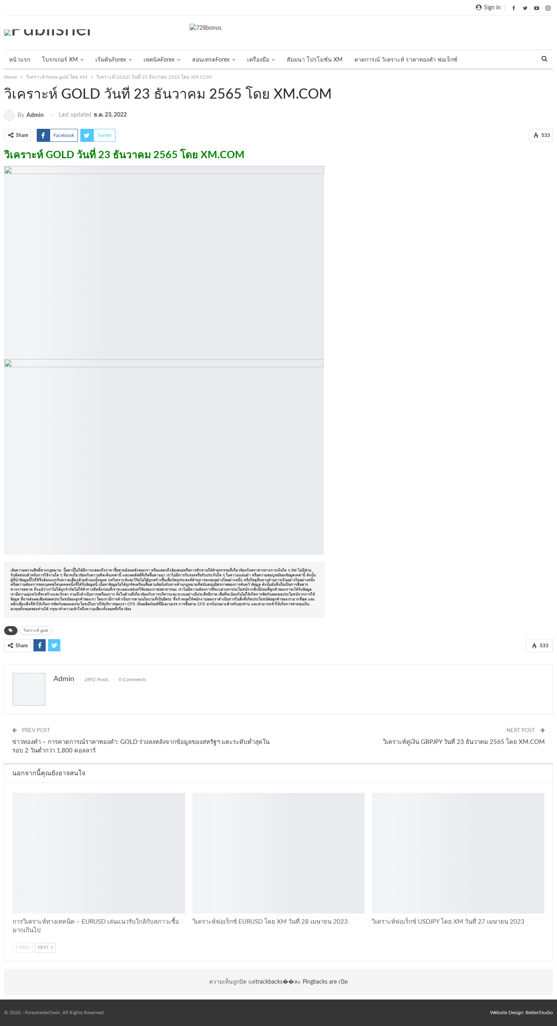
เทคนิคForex (159, 60)
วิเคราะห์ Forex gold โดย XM (15, 793)
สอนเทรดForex (211, 60)
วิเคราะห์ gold (35, 631)
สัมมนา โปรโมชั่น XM (315, 60)
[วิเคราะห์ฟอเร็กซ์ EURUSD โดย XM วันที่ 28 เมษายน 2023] (278, 853)
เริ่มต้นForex (110, 60)
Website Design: (508, 1012)
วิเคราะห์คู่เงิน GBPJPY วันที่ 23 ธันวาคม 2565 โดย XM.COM (464, 742)
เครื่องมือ (258, 60)
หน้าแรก (19, 60)
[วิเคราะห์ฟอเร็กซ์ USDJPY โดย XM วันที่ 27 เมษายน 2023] (458, 853)
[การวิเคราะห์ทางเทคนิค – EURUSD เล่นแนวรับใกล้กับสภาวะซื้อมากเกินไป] (99, 853)
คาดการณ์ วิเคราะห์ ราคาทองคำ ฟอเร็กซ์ (406, 60)
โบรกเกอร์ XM (60, 60)
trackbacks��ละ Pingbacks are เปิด (302, 982)
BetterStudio (539, 1012)
